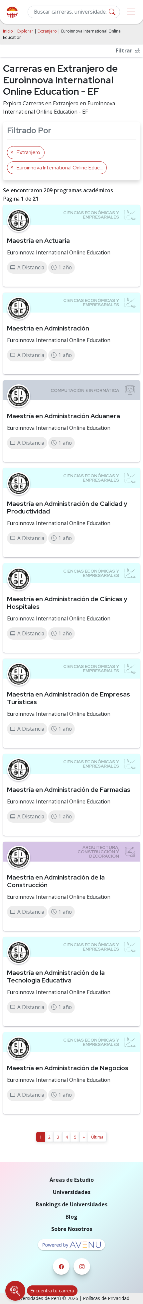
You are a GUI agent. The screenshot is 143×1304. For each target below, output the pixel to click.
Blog (71, 1216)
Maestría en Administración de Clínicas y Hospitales (67, 603)
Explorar (25, 31)
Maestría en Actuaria (38, 240)
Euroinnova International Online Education (58, 252)
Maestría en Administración (48, 328)
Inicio (8, 31)
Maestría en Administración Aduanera (63, 416)
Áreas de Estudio (72, 1179)
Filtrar (125, 50)
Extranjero (47, 31)
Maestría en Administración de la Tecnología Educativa (56, 976)
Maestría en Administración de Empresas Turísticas (68, 698)
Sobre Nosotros (71, 1229)
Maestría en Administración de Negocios (67, 1068)
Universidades (71, 1192)
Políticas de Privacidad (106, 1298)
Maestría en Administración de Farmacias (68, 789)
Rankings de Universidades (71, 1204)
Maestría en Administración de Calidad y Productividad (67, 507)
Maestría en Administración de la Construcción (56, 881)
